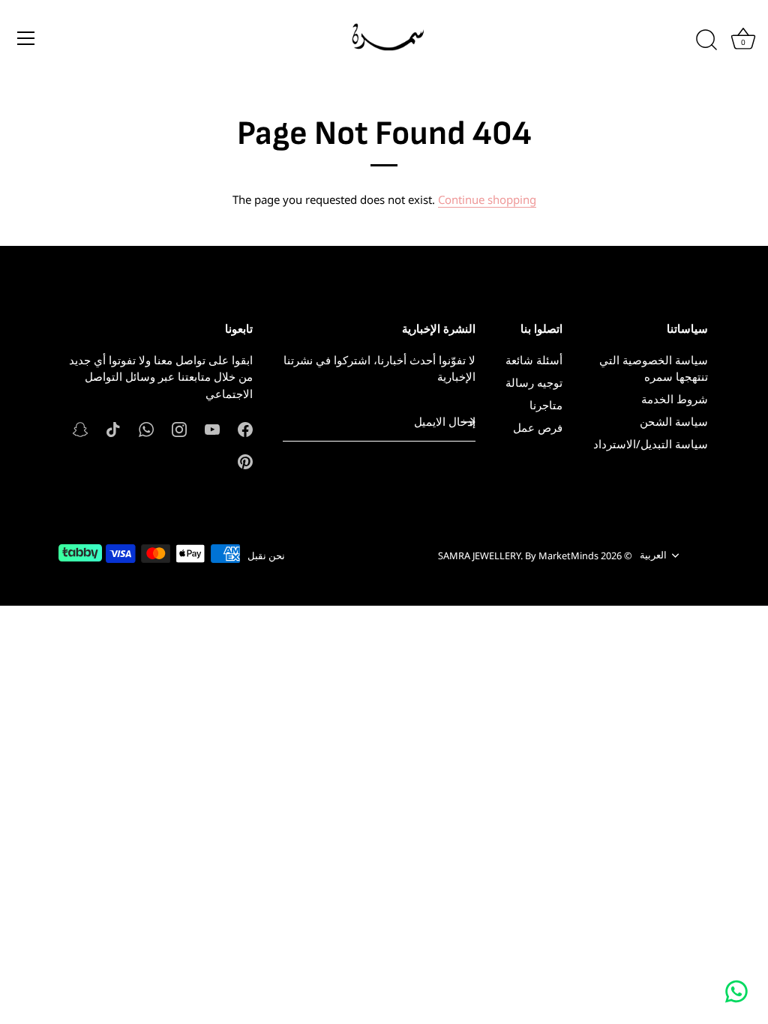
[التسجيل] (468, 422)
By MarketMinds (561, 555)
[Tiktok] (113, 428)
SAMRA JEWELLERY (479, 555)
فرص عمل (537, 427)
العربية (653, 555)
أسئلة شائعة (534, 359)
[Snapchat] (80, 428)
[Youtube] (212, 428)
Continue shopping (487, 199)
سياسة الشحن (674, 421)
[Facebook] (245, 428)
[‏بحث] (706, 40)
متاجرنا (546, 404)
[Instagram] (179, 428)
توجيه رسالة (534, 382)
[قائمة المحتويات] (26, 38)
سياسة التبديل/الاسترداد (650, 443)
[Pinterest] (245, 460)
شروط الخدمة (674, 398)
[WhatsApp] (146, 428)
